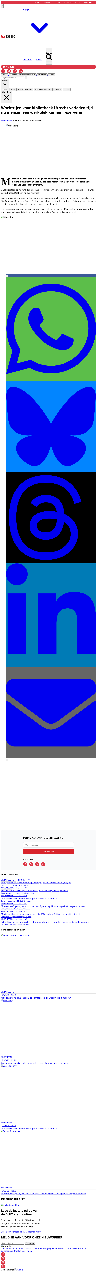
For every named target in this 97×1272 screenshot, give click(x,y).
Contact (57, 2)
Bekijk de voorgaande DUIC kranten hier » (21, 1231)
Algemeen (6, 120)
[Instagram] (15, 71)
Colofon (37, 1248)
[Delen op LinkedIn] (51, 666)
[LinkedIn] (21, 71)
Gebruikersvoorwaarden (12, 1248)
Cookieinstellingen (23, 1251)
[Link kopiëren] (7, 760)
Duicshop (46, 2)
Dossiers (27, 59)
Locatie (36, 2)
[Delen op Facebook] (7, 276)
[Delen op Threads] (51, 562)
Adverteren (88, 2)
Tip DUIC (10, 67)
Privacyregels (47, 1248)
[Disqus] (48, 798)
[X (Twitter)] (9, 71)
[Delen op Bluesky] (51, 471)
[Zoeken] (26, 77)
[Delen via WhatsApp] (51, 379)
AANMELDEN (48, 852)
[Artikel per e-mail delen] (51, 757)
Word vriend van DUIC (72, 2)
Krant (39, 59)
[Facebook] (3, 71)
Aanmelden (30, 1243)
